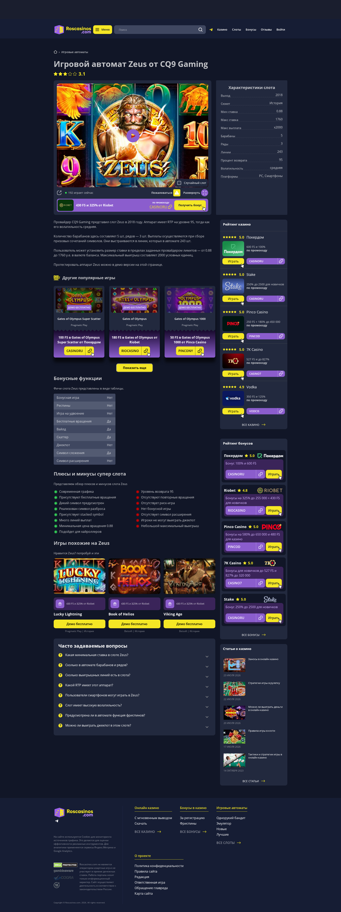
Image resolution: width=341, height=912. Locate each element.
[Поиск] (200, 29)
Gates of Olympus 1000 (190, 319)
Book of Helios (121, 614)
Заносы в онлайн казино (263, 659)
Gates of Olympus (135, 319)
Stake (250, 274)
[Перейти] (211, 30)
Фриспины (188, 823)
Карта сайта (144, 893)
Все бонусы (250, 635)
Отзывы (266, 29)
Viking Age (173, 614)
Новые (221, 829)
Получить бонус (190, 205)
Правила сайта (146, 871)
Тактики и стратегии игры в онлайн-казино (265, 756)
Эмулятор (223, 823)
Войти (280, 29)
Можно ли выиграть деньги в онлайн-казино (265, 708)
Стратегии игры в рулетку (264, 682)
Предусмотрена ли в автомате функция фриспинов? (105, 715)
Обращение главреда (151, 888)
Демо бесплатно (79, 307)
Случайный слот (195, 183)
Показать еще (134, 368)
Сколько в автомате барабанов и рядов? (96, 665)
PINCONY (185, 351)
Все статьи (251, 781)
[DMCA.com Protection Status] (66, 865)
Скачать (141, 823)
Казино (222, 29)
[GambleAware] (66, 870)
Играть (233, 261)
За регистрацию (192, 817)
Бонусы (251, 29)
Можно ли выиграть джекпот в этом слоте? (98, 726)
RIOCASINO (130, 351)
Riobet (230, 490)
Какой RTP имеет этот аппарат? (89, 685)
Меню (105, 29)
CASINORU (75, 351)
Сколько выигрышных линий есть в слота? (97, 675)
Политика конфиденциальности (159, 865)
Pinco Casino (257, 312)
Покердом (255, 237)
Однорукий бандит (230, 817)
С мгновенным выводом (153, 817)
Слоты (236, 29)
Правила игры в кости (261, 730)
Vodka (251, 387)
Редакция (142, 876)
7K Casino (254, 349)
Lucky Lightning (68, 614)
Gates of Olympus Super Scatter (79, 319)
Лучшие (222, 834)
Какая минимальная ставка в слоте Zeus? (96, 655)
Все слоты (225, 843)
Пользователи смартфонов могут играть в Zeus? (102, 695)
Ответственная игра (150, 882)
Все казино (250, 425)
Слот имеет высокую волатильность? (93, 705)
